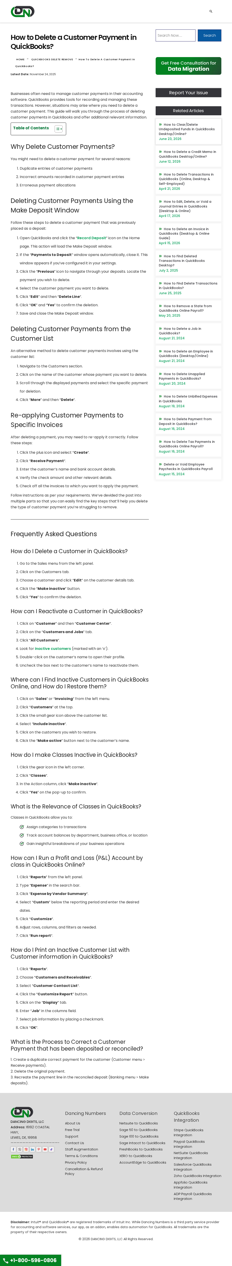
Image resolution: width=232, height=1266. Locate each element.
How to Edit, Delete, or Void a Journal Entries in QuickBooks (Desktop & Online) (185, 206)
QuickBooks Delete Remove (52, 59)
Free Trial (72, 1129)
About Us (72, 1123)
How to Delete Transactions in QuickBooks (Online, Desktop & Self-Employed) (186, 179)
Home (20, 59)
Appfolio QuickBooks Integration (191, 1185)
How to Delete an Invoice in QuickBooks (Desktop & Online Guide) (184, 234)
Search (209, 35)
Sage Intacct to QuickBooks (142, 1143)
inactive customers (53, 648)
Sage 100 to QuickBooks (139, 1136)
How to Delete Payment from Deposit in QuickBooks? (185, 421)
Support (71, 1136)
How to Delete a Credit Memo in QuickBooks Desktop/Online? (187, 154)
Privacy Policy (76, 1162)
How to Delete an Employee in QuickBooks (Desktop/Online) (186, 353)
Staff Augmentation (81, 1149)
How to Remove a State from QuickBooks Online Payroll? (185, 308)
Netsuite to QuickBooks (138, 1123)
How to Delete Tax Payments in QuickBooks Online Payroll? (187, 444)
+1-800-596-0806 (33, 1260)
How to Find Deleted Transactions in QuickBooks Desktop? (182, 261)
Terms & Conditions (81, 1155)
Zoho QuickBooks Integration (197, 1175)
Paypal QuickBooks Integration (189, 1144)
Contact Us (74, 1143)
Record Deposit (91, 238)
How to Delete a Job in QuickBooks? (180, 330)
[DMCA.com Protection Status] (22, 1156)
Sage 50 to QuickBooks (138, 1129)
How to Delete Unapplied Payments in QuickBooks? (182, 376)
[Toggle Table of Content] (56, 129)
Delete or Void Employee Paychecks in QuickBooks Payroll (186, 466)
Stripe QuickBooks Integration (188, 1132)
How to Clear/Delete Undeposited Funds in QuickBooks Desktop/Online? (187, 129)
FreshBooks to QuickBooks (141, 1149)
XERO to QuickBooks (135, 1155)
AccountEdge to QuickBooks (142, 1162)
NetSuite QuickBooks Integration (191, 1155)
